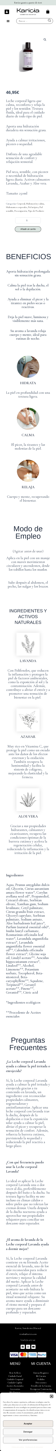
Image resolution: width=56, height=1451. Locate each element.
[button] (51, 1396)
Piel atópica (33, 207)
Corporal (21, 203)
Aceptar (28, 1423)
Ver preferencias (28, 1440)
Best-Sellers (15, 1373)
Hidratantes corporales (16, 207)
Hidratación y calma (35, 203)
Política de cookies (18, 1447)
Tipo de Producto (36, 211)
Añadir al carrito (28, 229)
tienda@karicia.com (28, 1334)
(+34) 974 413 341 (28, 1340)
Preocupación (20, 211)
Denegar (28, 1431)
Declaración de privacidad (34, 1447)
